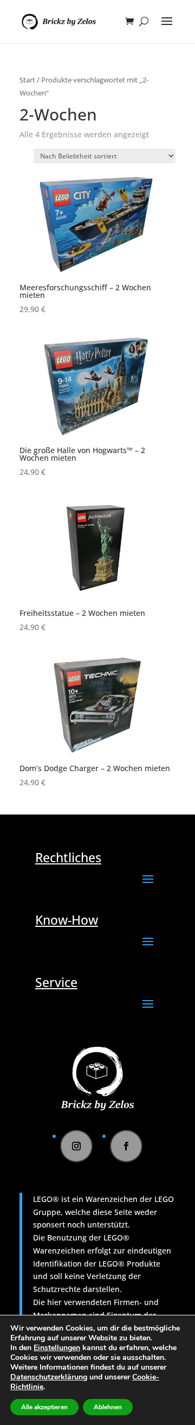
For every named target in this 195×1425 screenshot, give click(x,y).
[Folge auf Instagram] (76, 1146)
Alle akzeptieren (44, 1407)
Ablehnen (108, 1407)
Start (27, 80)
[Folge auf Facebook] (126, 1146)
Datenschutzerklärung (48, 1377)
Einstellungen (57, 1348)
